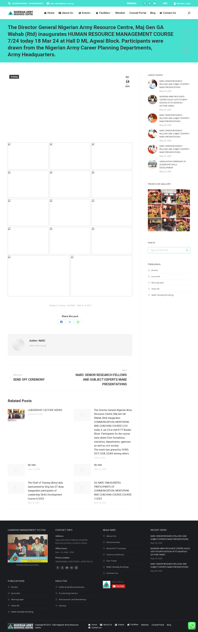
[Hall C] (169, 196)
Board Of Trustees (116, 548)
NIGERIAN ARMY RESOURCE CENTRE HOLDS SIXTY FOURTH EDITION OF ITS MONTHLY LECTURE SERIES (173, 101)
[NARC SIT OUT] (183, 210)
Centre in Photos (115, 554)
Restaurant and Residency (72, 599)
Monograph (157, 282)
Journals (155, 276)
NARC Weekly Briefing (162, 295)
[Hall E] (155, 225)
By (71, 305)
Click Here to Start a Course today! (27, 565)
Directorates (113, 542)
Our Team (111, 560)
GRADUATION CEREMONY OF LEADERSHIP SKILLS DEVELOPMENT (172, 164)
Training (14, 77)
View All (155, 288)
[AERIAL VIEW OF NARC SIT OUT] (183, 196)
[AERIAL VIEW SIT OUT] (183, 225)
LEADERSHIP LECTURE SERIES (45, 410)
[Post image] (16, 415)
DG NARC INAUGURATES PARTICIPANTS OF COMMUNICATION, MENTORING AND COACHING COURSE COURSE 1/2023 (112, 490)
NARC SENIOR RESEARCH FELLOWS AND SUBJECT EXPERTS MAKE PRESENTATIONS (174, 84)
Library (62, 605)
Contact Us (112, 573)
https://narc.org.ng (37, 345)
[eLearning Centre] (169, 225)
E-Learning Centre (68, 593)
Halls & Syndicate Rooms (71, 587)
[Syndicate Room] (169, 210)
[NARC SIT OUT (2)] (155, 210)
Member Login (183, 3)
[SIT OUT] (155, 196)
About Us (111, 536)
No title (32, 464)
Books (154, 270)
